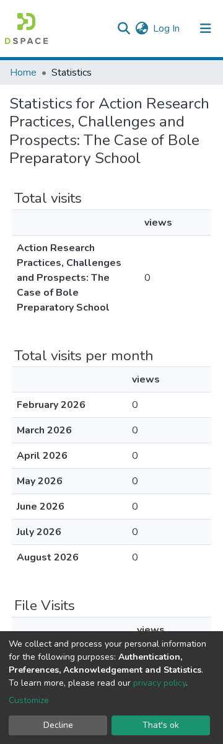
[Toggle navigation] (205, 28)
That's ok (160, 725)
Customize (29, 700)
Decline (58, 725)
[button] (141, 28)
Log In (167, 28)
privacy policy (159, 683)
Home (23, 72)
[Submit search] (123, 28)
